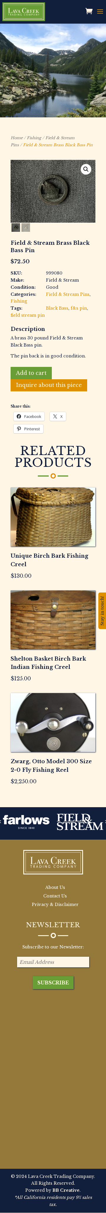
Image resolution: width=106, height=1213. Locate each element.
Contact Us (55, 896)
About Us (55, 887)
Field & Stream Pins (68, 294)
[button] (86, 169)
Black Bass (57, 308)
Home (17, 138)
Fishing (34, 138)
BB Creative (66, 1190)
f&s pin (79, 308)
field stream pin (28, 315)
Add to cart (31, 373)
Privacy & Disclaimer (55, 904)
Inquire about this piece (49, 385)
